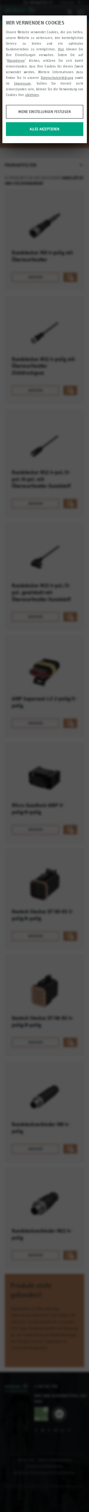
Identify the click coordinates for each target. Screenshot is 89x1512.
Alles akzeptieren (44, 129)
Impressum (22, 83)
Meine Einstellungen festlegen (44, 112)
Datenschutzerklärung (57, 78)
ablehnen (32, 95)
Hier (61, 49)
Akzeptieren (16, 60)
